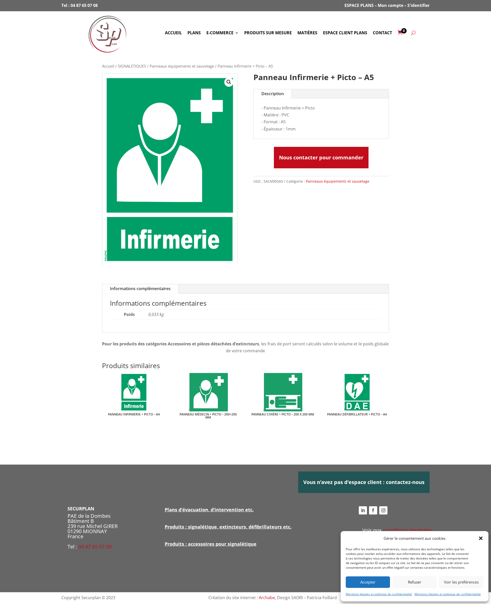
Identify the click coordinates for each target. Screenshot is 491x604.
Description (272, 93)
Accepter (367, 582)
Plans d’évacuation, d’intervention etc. (209, 510)
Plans (194, 33)
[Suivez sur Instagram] (383, 510)
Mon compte (390, 5)
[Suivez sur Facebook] (373, 510)
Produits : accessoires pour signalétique (210, 544)
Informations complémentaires (140, 288)
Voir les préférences (461, 582)
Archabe (267, 597)
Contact (382, 33)
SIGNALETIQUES (132, 66)
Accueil (173, 33)
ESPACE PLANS (359, 5)
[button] (480, 538)
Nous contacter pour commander (321, 157)
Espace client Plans (345, 33)
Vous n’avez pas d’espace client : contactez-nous (364, 482)
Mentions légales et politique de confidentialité (379, 594)
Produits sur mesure (268, 33)
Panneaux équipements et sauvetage (182, 66)
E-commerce (219, 33)
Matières (307, 33)
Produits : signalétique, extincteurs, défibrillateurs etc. (228, 527)
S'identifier (418, 5)
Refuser (414, 582)
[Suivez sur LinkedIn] (363, 510)
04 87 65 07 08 (84, 5)
